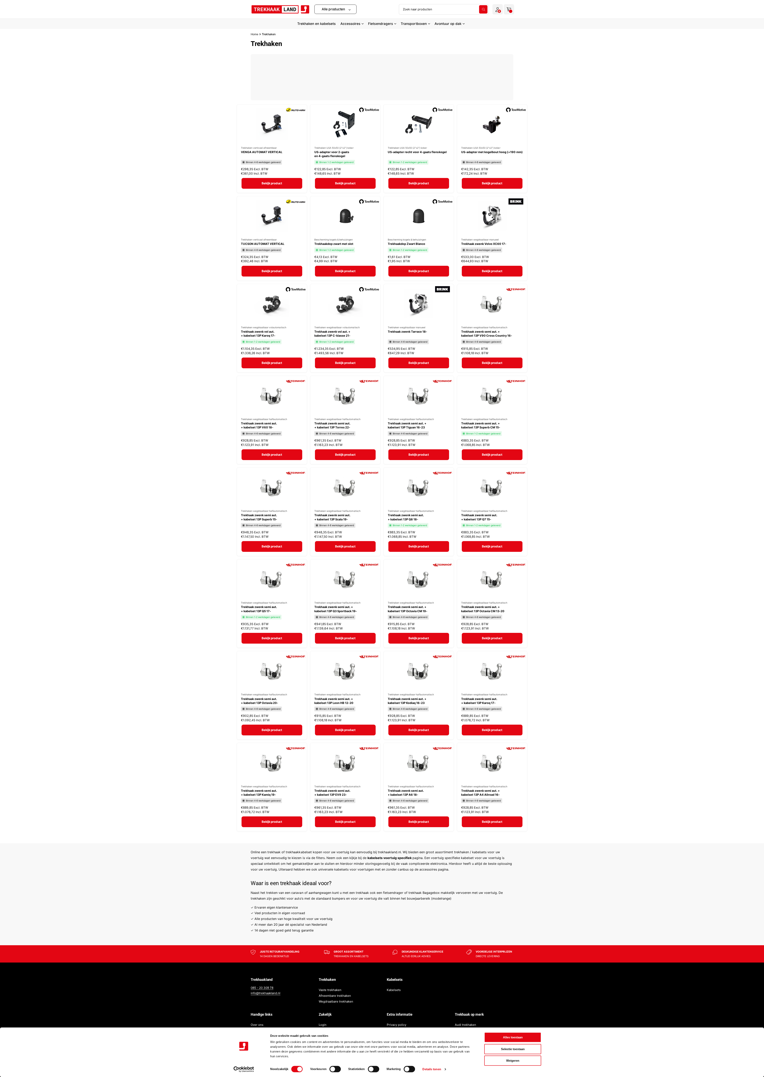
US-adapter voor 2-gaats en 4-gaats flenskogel (331, 154)
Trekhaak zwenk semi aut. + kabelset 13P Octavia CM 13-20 (482, 609)
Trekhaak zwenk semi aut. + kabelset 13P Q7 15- (479, 517)
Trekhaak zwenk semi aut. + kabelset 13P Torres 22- (332, 425)
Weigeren (512, 1060)
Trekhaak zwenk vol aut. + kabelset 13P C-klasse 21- (332, 333)
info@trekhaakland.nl (265, 993)
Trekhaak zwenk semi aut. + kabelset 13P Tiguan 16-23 (407, 425)
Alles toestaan (513, 1037)
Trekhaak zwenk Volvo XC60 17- (483, 243)
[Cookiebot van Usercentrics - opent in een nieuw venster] (243, 1069)
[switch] (335, 1069)
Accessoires (350, 24)
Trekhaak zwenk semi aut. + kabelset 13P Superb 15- (259, 517)
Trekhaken (269, 34)
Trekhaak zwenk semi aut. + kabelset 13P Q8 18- (406, 517)
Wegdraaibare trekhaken (336, 1001)
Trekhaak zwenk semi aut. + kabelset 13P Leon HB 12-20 (333, 701)
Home (254, 34)
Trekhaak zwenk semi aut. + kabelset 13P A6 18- (406, 792)
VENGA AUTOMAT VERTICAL (261, 152)
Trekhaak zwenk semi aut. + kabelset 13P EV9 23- (332, 792)
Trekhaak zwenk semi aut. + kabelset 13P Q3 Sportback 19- (335, 609)
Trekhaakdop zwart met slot (333, 243)
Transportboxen (414, 24)
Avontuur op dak (448, 24)
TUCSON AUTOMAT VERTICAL (262, 243)
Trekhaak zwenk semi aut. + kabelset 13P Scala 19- (332, 517)
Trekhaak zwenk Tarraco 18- (407, 331)
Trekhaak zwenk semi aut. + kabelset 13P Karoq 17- (479, 701)
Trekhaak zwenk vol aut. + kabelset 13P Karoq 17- (258, 333)
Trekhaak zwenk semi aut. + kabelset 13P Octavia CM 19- (407, 609)
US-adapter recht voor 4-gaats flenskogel (417, 152)
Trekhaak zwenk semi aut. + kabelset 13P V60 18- (259, 425)
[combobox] (443, 9)
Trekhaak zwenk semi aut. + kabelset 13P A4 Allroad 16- (480, 792)
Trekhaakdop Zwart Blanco (406, 243)
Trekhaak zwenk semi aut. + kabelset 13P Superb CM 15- (480, 425)
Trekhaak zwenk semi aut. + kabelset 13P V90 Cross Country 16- (486, 333)
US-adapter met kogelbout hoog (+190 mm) (492, 152)
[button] (335, 9)
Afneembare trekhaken (335, 996)
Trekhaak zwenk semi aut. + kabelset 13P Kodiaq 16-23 (407, 701)
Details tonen (431, 1069)
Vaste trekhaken (330, 990)
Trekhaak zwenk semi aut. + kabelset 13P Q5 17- (259, 609)
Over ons (257, 1025)
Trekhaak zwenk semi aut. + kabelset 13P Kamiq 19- (259, 792)
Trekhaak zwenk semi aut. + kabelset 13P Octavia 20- (259, 701)
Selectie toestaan (513, 1049)
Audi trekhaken (465, 1025)
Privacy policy (396, 1025)
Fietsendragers (380, 24)
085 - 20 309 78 (262, 988)
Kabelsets (394, 990)
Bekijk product (272, 183)
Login (322, 1025)
